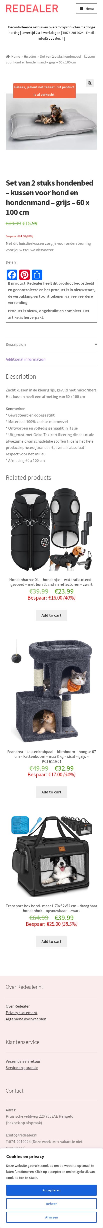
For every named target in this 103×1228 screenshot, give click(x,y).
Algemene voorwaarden (26, 1018)
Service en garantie (22, 1067)
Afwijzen (51, 1217)
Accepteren (51, 1190)
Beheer (51, 1203)
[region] (51, 1188)
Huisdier (30, 56)
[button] (90, 83)
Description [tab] (16, 344)
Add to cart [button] (52, 615)
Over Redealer (18, 1006)
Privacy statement (22, 1012)
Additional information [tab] (26, 359)
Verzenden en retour (23, 1061)
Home (16, 56)
